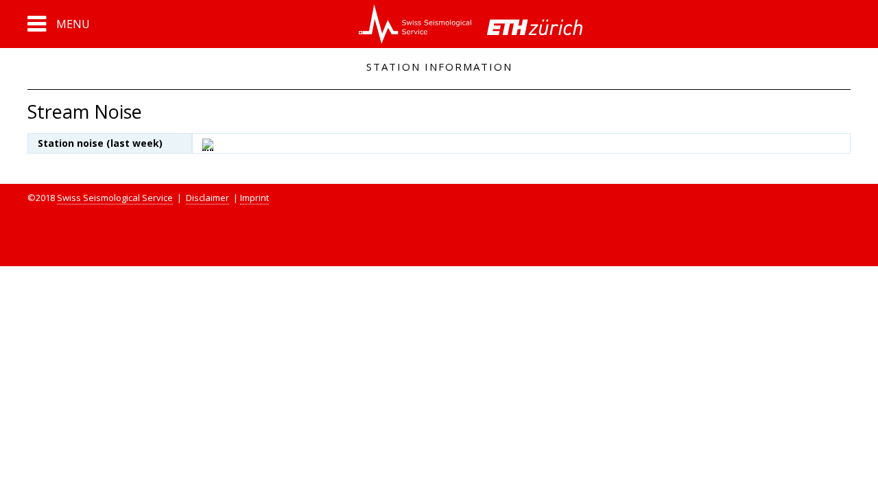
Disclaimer (207, 197)
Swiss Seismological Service (115, 197)
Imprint (254, 197)
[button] (58, 24)
